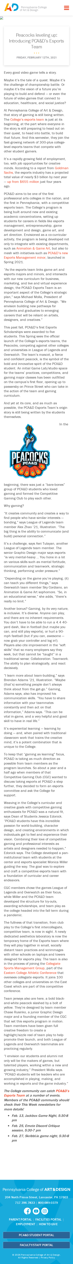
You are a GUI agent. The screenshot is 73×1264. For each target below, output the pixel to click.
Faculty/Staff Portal (36, 1245)
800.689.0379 (48, 1203)
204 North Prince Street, (36, 1197)
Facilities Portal (48, 1219)
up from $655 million (23, 181)
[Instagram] (45, 1211)
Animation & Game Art (33, 248)
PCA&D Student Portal (36, 1235)
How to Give (48, 1224)
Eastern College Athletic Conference (30, 972)
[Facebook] (28, 1211)
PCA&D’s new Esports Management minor (36, 255)
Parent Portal (20, 1219)
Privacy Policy (48, 1257)
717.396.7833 (25, 1203)
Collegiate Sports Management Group (32, 965)
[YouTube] (37, 1211)
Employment (25, 1224)
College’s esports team (27, 119)
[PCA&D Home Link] (25, 7)
